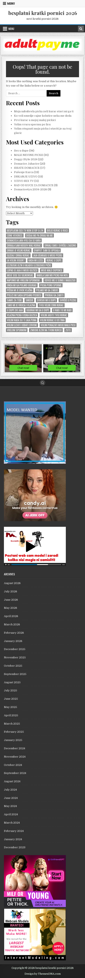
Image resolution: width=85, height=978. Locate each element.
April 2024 (11, 814)
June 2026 (11, 599)
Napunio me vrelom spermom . (24, 280)
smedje (29, 300)
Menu (11, 3)
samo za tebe (14, 300)
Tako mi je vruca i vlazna (21, 305)
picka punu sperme (50, 285)
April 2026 (11, 616)
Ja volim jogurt (16, 260)
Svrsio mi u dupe (46, 300)
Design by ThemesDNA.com (43, 973)
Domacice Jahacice (26, 163)
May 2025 (10, 707)
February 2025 (14, 731)
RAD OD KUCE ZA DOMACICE (33, 185)
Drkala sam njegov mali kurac (24, 245)
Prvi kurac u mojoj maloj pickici (35, 120)
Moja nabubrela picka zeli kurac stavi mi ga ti (43, 111)
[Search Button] (42, 382)
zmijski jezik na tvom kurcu (46, 330)
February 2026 (14, 632)
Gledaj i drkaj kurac (18, 255)
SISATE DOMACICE (27, 167)
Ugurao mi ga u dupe (37, 310)
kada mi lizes (35, 260)
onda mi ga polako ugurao (22, 285)
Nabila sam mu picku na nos (52, 275)
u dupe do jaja (15, 310)
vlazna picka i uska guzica (22, 315)
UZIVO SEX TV (24, 180)
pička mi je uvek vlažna (19, 290)
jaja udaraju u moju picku (47, 255)
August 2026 (12, 583)
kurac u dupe (54, 260)
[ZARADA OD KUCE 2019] (35, 565)
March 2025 (12, 723)
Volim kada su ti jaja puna (21, 320)
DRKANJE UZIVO (25, 176)
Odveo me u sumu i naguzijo (60, 280)
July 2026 (10, 591)
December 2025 (14, 649)
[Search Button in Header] (81, 29)
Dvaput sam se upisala (47, 250)
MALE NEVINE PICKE (28, 154)
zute (68, 330)
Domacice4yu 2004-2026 (30, 189)
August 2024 (12, 781)
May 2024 (10, 806)
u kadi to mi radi (62, 310)
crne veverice (14, 235)
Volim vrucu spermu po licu (32, 124)
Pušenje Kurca (23, 172)
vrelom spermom (16, 330)
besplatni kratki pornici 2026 (42, 13)
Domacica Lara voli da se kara (24, 240)
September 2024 (15, 773)
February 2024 (14, 831)
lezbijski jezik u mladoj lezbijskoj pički (29, 265)
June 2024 (11, 798)
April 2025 (11, 715)
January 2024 (13, 839)
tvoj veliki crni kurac (51, 305)
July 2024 (10, 789)
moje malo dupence (51, 270)
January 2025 (13, 740)
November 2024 (15, 756)
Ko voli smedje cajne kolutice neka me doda (42, 115)
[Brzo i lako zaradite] (35, 462)
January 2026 (13, 641)
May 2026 (10, 607)
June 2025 (11, 698)
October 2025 (13, 665)
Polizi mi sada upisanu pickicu (24, 295)
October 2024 (13, 765)
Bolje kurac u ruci (57, 230)
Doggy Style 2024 (25, 159)
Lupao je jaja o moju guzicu (22, 270)
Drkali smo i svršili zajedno (60, 245)
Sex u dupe (21, 150)
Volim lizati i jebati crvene (22, 325)
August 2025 (12, 682)
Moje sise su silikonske (20, 275)
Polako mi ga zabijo (47, 290)
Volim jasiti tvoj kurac (54, 315)
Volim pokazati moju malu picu (58, 325)
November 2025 (15, 657)
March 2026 (12, 624)
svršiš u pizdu (68, 300)
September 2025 (15, 674)
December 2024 (14, 748)
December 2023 (14, 847)
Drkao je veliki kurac (18, 250)
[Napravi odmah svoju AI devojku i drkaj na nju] (35, 520)
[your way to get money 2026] (42, 49)
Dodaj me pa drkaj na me (39, 235)
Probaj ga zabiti (54, 295)
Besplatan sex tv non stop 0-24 (25, 230)
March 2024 (12, 822)
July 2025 (10, 690)
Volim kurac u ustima (52, 320)
